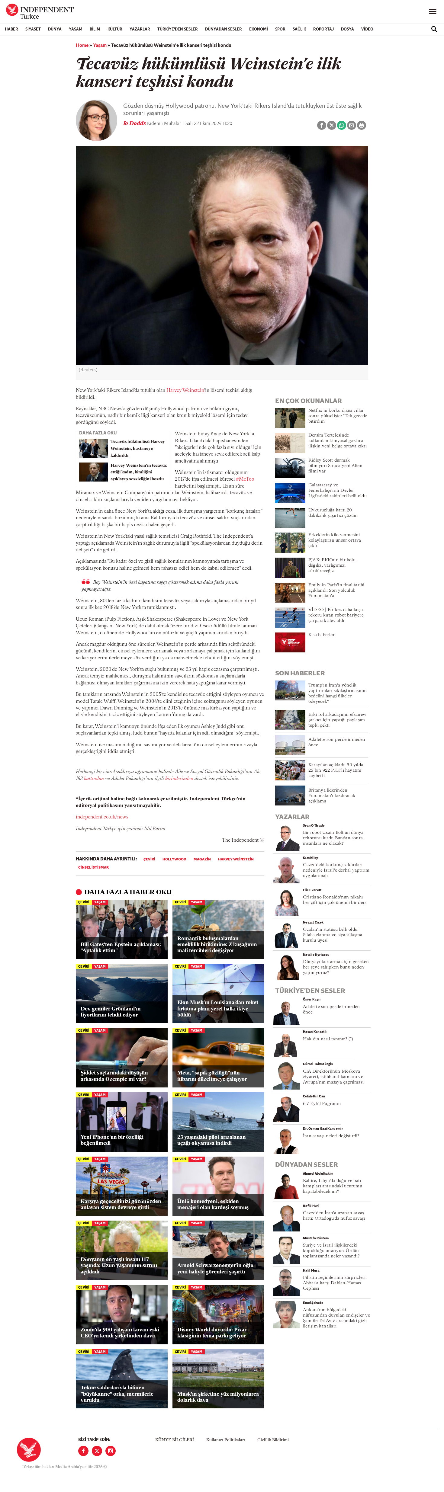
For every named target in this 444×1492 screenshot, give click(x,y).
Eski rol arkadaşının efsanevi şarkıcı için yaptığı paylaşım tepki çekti (337, 720)
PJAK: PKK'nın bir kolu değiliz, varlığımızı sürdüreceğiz (332, 565)
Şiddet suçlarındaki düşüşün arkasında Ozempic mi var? (114, 1076)
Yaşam (75, 29)
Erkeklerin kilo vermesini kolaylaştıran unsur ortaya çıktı (334, 540)
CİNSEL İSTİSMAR (93, 867)
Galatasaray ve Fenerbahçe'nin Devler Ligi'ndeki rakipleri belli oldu (337, 490)
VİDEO (367, 29)
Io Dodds (135, 123)
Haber (11, 29)
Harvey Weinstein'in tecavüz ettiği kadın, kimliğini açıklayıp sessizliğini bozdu (139, 472)
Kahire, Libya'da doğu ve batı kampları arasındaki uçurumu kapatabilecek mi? (332, 1186)
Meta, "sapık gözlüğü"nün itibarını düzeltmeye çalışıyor (212, 1076)
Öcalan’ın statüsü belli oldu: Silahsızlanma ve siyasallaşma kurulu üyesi (332, 935)
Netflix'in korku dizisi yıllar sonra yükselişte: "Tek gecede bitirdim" (337, 416)
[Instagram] (110, 1451)
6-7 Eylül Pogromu (322, 1104)
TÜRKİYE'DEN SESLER (177, 29)
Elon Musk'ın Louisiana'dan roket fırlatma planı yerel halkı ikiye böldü (217, 1009)
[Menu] (432, 12)
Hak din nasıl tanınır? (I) (328, 1039)
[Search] (434, 29)
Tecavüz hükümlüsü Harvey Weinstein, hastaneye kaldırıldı (138, 449)
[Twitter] (97, 1451)
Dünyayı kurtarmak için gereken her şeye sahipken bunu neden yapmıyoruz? (336, 967)
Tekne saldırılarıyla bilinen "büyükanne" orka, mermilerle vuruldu (117, 1394)
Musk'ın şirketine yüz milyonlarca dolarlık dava (218, 1397)
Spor (280, 29)
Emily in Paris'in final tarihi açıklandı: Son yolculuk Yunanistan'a (336, 590)
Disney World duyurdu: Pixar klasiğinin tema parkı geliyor (211, 1333)
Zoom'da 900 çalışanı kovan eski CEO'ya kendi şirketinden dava (120, 1333)
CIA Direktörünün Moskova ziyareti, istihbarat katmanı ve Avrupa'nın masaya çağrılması (333, 1077)
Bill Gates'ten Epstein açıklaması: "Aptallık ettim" (121, 947)
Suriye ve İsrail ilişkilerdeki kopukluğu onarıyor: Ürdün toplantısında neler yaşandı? (331, 1251)
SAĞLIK (299, 29)
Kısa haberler (321, 635)
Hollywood (174, 859)
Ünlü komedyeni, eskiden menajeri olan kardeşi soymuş (213, 1204)
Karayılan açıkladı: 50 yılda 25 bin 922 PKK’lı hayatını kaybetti (335, 770)
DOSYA (347, 29)
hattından (94, 778)
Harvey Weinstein (185, 390)
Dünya (55, 29)
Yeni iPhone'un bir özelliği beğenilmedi (112, 1140)
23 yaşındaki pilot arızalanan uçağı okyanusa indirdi (211, 1140)
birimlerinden (179, 778)
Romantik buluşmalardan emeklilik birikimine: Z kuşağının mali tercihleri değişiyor (217, 945)
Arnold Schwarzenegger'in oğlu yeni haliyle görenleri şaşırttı (215, 1268)
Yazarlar (140, 29)
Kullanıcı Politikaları (225, 1440)
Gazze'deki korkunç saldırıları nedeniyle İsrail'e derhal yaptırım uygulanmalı (336, 870)
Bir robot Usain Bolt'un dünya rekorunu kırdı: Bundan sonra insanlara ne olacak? (333, 838)
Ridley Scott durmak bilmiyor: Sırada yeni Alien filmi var (335, 466)
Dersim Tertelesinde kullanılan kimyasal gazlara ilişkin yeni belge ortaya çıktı (337, 441)
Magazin (202, 859)
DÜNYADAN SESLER (223, 29)
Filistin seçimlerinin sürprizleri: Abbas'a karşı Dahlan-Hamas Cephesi (335, 1283)
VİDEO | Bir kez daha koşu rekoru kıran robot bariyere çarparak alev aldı (336, 615)
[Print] (361, 125)
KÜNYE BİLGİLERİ (174, 1440)
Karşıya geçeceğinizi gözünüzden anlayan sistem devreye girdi (121, 1204)
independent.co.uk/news (102, 817)
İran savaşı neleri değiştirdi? (331, 1136)
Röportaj (323, 29)
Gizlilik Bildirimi (273, 1440)
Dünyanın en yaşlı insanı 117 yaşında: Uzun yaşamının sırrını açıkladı (119, 1266)
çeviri (149, 859)
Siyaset (33, 29)
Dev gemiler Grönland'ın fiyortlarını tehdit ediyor (111, 1012)
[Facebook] (83, 1451)
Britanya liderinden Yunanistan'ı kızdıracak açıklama (331, 796)
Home (82, 45)
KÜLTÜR (115, 29)
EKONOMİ (258, 29)
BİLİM (95, 29)
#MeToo (245, 479)
